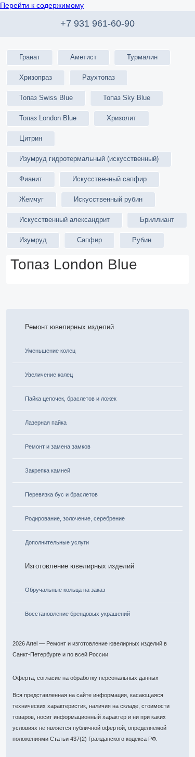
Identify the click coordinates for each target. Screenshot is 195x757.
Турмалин (142, 57)
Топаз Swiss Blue (46, 98)
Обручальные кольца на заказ (65, 590)
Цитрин (30, 138)
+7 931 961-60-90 (97, 23)
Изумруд (33, 240)
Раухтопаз (98, 77)
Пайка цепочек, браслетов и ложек (70, 398)
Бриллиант (157, 220)
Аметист (83, 57)
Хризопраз (35, 77)
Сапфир (89, 240)
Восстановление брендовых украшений (77, 614)
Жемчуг (31, 199)
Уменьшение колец (50, 351)
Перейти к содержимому (42, 5)
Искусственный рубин (108, 199)
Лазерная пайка (46, 422)
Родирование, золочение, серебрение (75, 518)
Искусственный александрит (64, 220)
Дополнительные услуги (57, 542)
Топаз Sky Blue (126, 98)
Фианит (30, 179)
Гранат (29, 57)
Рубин (141, 240)
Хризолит (121, 118)
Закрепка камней (47, 470)
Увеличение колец (49, 374)
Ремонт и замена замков (57, 446)
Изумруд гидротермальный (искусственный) (89, 159)
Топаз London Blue (47, 118)
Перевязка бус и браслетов (61, 494)
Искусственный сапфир (109, 179)
